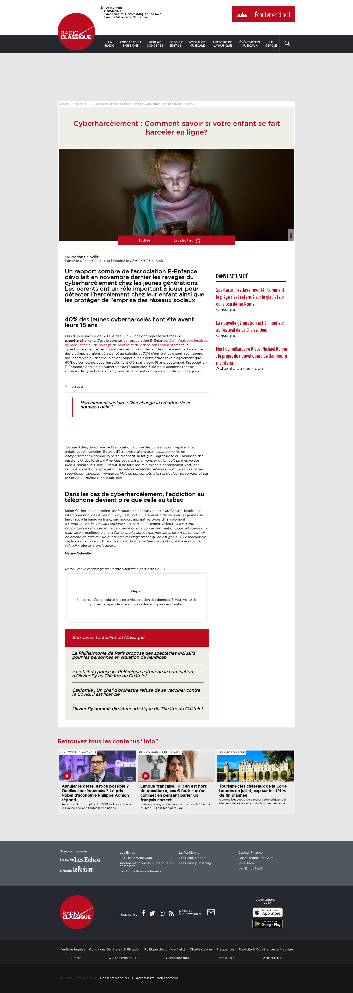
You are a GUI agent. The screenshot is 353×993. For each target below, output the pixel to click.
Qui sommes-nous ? (124, 957)
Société (81, 104)
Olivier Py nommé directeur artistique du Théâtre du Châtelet (137, 709)
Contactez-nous (178, 957)
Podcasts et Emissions (131, 44)
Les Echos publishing (195, 863)
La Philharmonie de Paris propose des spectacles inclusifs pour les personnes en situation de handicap (133, 655)
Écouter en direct (273, 15)
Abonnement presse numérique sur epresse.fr (147, 865)
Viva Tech (246, 863)
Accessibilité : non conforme (157, 978)
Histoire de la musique (222, 44)
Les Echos (127, 852)
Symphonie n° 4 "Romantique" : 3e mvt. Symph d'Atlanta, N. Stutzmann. (132, 14)
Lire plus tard (184, 240)
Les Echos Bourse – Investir (140, 871)
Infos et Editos (176, 44)
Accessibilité (272, 957)
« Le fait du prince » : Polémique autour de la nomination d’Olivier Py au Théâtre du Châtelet (132, 674)
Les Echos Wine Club (136, 858)
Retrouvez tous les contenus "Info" (108, 742)
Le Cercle (271, 44)
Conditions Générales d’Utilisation (114, 949)
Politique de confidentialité (165, 949)
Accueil (64, 104)
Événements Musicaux (249, 44)
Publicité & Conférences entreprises (266, 949)
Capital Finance (250, 852)
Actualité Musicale (197, 44)
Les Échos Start (250, 868)
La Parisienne (189, 852)
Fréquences (225, 949)
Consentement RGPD (116, 978)
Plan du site (227, 957)
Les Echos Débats (192, 858)
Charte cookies (201, 949)
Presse (76, 957)
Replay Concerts (155, 44)
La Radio (110, 44)
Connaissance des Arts (255, 858)
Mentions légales (72, 949)
